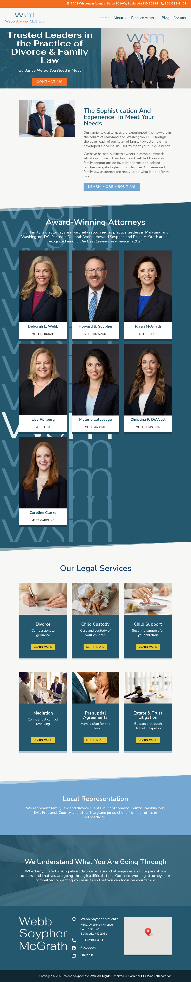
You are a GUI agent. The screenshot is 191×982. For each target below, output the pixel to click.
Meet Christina (148, 427)
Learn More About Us (112, 186)
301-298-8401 (175, 3)
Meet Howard (95, 334)
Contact (179, 18)
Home (104, 18)
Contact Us (50, 82)
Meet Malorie (95, 427)
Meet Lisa (43, 427)
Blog (165, 18)
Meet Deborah (43, 334)
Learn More (43, 647)
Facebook (88, 947)
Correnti (134, 976)
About (118, 18)
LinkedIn (86, 955)
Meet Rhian (148, 334)
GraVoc (148, 976)
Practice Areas (142, 18)
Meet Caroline (43, 520)
